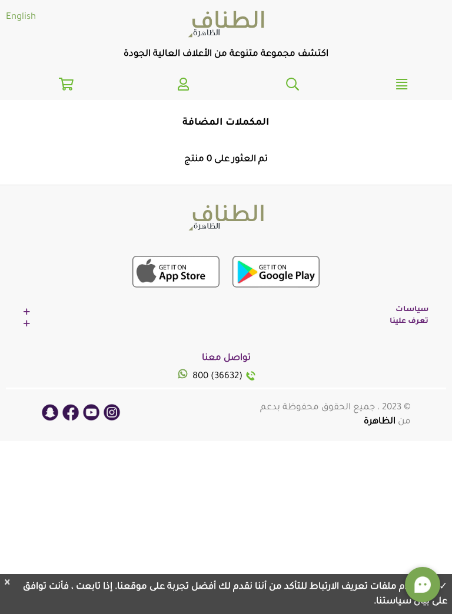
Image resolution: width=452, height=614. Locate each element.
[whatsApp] (184, 376)
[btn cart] (66, 87)
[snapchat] (50, 413)
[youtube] (91, 413)
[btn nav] (292, 82)
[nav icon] (183, 82)
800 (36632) (217, 377)
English (21, 17)
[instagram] (112, 413)
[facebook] (70, 413)
